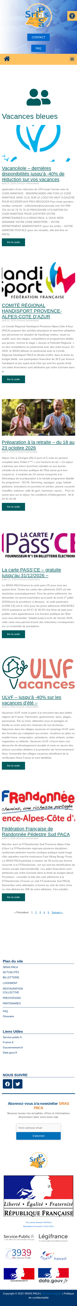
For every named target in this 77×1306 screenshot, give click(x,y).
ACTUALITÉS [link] (11, 972)
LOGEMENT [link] (10, 983)
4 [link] (44, 912)
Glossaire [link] (8, 1016)
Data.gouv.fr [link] (10, 1052)
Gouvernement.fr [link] (13, 1047)
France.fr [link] (8, 1042)
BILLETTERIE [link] (11, 977)
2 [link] (36, 912)
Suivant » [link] (57, 912)
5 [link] (48, 912)
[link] (72, 16)
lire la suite (13, 242)
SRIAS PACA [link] (10, 967)
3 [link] (40, 912)
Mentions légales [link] (52, 1293)
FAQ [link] (5, 1011)
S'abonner (39, 1135)
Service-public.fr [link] (12, 1037)
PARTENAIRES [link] (12, 1003)
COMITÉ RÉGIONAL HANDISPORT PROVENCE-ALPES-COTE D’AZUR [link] (32, 311)
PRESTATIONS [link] (12, 998)
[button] (72, 59)
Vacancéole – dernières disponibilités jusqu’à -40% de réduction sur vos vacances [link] (33, 174)
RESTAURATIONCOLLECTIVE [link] (13, 990)
